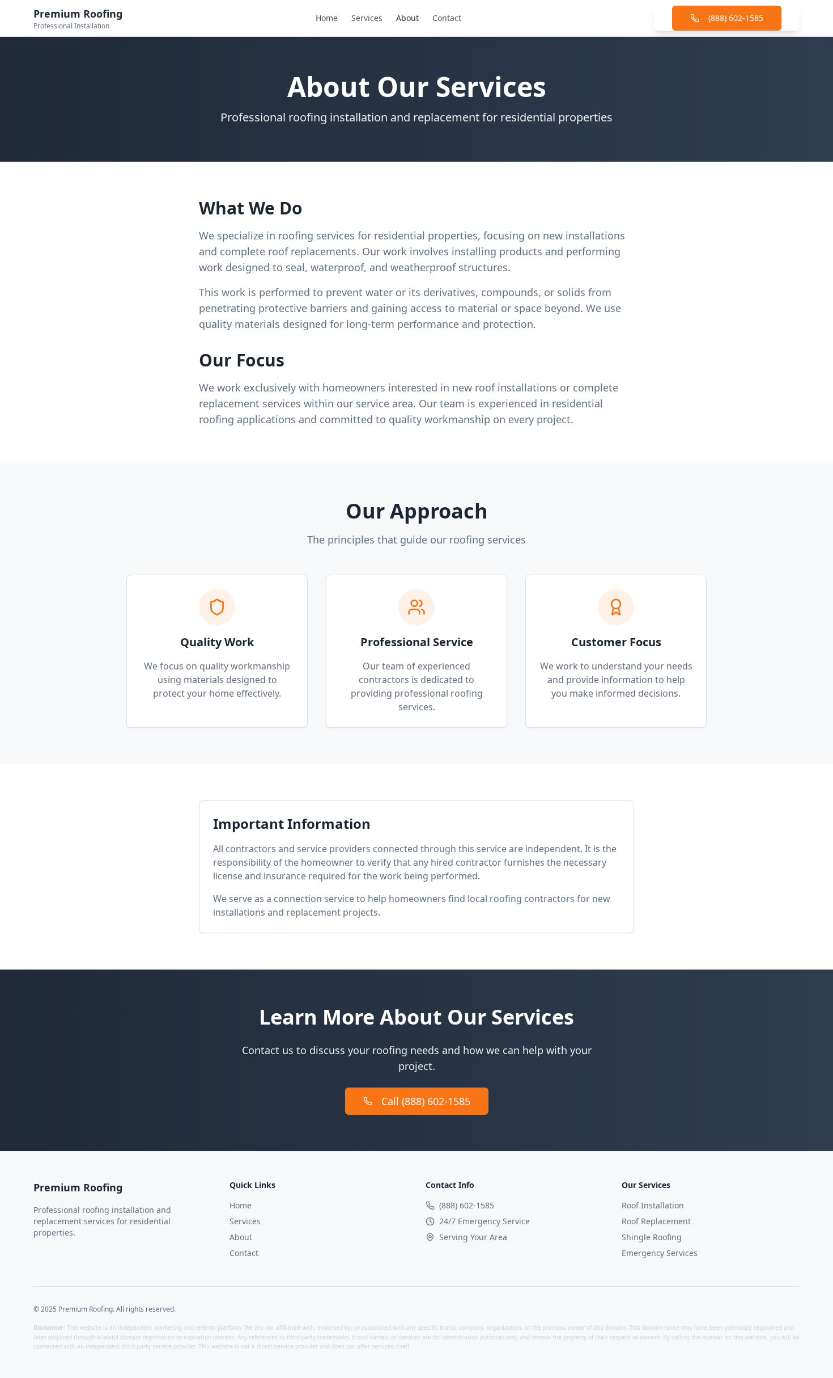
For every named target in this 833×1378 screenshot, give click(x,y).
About (407, 17)
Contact (446, 17)
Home (327, 17)
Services (366, 17)
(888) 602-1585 (735, 17)
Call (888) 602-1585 (425, 1101)
